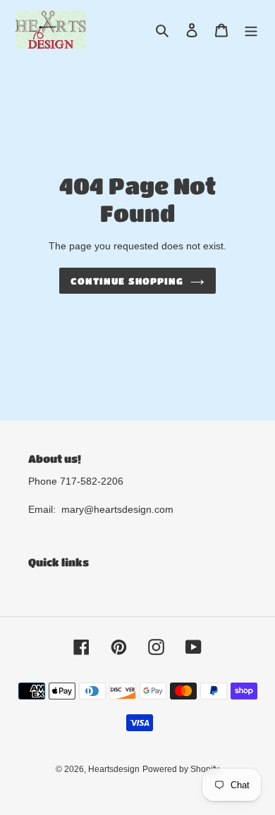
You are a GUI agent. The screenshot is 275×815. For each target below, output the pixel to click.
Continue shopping (127, 280)
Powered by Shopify (180, 769)
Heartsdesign (114, 769)
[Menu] (251, 30)
